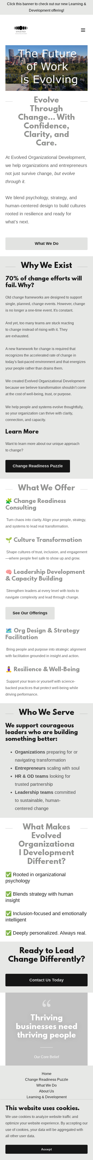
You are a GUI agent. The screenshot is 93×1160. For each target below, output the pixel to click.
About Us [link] (46, 1091)
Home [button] (46, 1074)
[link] (20, 30)
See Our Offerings (30, 613)
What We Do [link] (46, 1085)
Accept (46, 1149)
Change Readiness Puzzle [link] (46, 1079)
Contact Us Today (46, 980)
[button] (83, 30)
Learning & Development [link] (47, 1097)
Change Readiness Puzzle (38, 466)
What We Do (46, 243)
